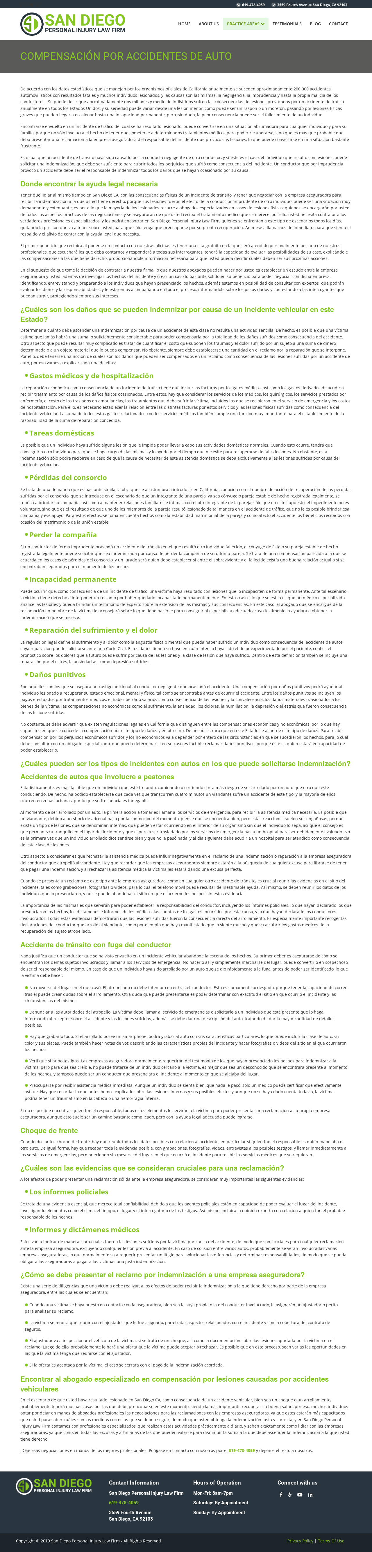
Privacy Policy (300, 1541)
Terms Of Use (331, 1541)
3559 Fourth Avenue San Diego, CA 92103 (312, 4)
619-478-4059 (253, 4)
